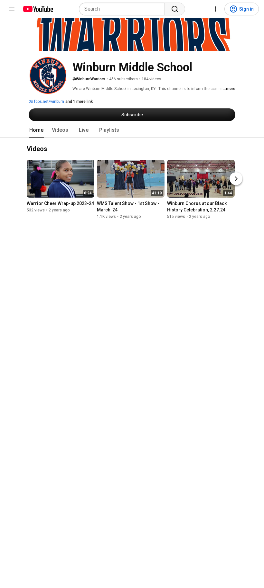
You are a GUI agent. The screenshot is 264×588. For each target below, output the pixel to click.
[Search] (175, 9)
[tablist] (132, 130)
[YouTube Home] (38, 9)
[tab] (36, 130)
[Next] (236, 179)
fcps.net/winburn (48, 101)
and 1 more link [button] (79, 101)
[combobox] (123, 9)
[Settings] (215, 9)
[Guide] (11, 9)
